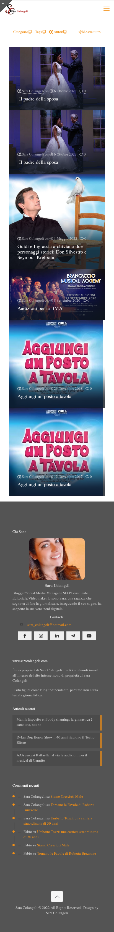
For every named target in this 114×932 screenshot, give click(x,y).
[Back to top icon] (57, 896)
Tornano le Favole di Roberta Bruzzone (66, 853)
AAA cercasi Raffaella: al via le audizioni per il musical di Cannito (52, 758)
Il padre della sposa (37, 98)
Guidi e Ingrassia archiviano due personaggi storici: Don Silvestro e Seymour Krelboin (52, 251)
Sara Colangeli (33, 90)
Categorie (20, 31)
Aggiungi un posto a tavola (44, 396)
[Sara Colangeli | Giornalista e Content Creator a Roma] (16, 8)
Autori (58, 31)
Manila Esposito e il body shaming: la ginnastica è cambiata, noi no (54, 722)
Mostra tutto (91, 31)
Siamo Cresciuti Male (67, 796)
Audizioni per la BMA (40, 308)
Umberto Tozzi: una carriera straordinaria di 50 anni (58, 821)
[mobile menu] (106, 8)
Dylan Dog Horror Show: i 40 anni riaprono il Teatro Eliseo (56, 740)
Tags (38, 31)
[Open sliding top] (6, 6)
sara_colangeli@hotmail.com (49, 624)
